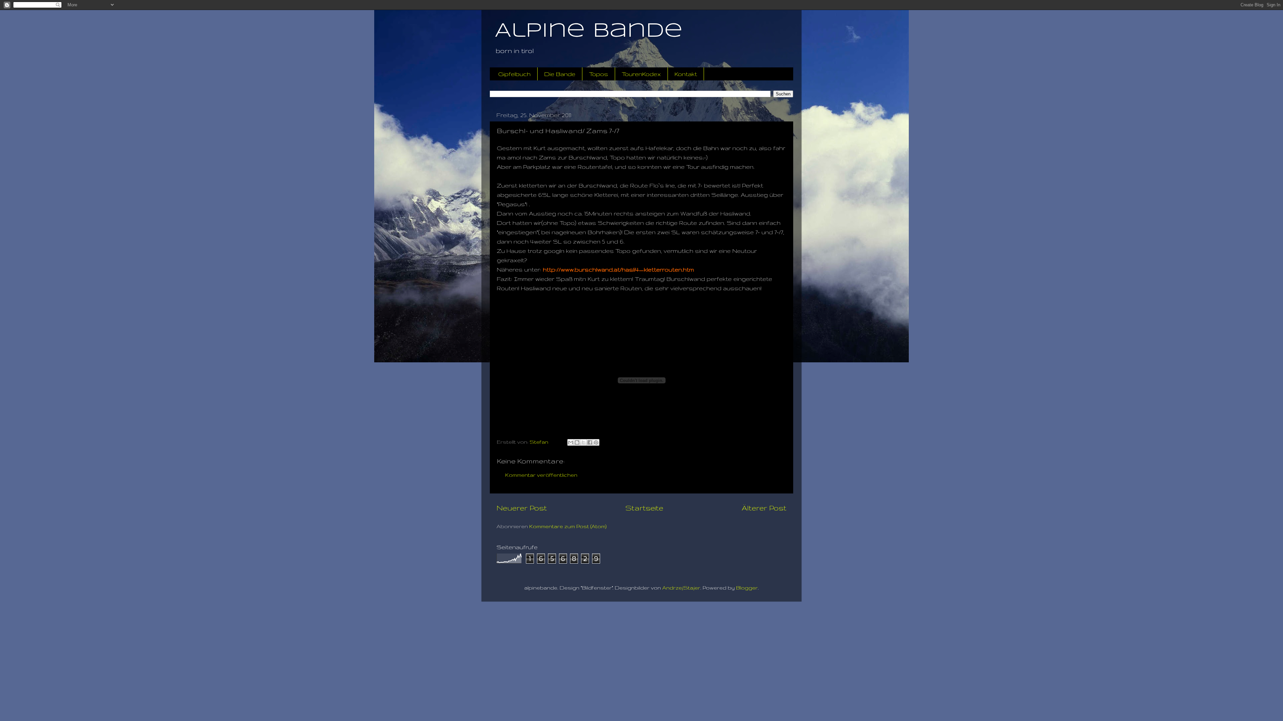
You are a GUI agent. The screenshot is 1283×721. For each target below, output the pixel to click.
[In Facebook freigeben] (589, 442)
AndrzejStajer (681, 588)
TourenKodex (641, 74)
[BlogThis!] (577, 442)
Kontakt (686, 74)
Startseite (644, 508)
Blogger (747, 588)
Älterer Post (764, 508)
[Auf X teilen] (583, 442)
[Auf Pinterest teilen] (596, 442)
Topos (598, 74)
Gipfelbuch (514, 74)
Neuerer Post (521, 508)
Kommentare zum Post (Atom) (568, 526)
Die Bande (559, 74)
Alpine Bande (589, 31)
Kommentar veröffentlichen (541, 475)
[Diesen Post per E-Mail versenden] (570, 442)
